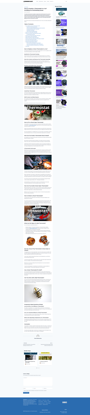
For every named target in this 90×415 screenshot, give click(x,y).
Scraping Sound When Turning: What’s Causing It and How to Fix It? (29, 344)
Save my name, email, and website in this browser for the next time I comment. (35, 390)
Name (25, 388)
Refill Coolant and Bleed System (32, 31)
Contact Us (45, 401)
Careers (48, 1)
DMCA (48, 400)
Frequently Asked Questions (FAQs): (31, 41)
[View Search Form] (66, 1)
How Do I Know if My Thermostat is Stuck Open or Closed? (35, 38)
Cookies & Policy (45, 404)
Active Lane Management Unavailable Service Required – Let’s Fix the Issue (61, 107)
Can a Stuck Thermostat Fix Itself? (31, 39)
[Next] (50, 360)
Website (45, 388)
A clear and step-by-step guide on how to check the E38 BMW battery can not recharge (61, 57)
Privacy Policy (40, 401)
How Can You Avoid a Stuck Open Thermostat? (33, 35)
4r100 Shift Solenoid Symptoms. (61, 47)
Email (35, 388)
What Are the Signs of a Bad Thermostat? (32, 37)
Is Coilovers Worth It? (44, 361)
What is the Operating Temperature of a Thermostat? (35, 45)
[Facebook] (63, 402)
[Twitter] (64, 402)
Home (37, 1)
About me (40, 400)
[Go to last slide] (25, 360)
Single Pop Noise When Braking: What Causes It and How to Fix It (47, 344)
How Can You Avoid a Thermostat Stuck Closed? (33, 33)
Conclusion (27, 46)
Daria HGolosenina (38, 338)
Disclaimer (40, 404)
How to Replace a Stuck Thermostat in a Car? (33, 25)
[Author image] (25, 364)
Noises (45, 1)
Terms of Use (44, 400)
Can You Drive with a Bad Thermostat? (32, 40)
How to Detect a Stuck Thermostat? (31, 36)
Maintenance (41, 1)
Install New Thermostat (30, 30)
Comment (25, 377)
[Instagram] (66, 402)
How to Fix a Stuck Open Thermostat (31, 32)
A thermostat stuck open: (31, 34)
